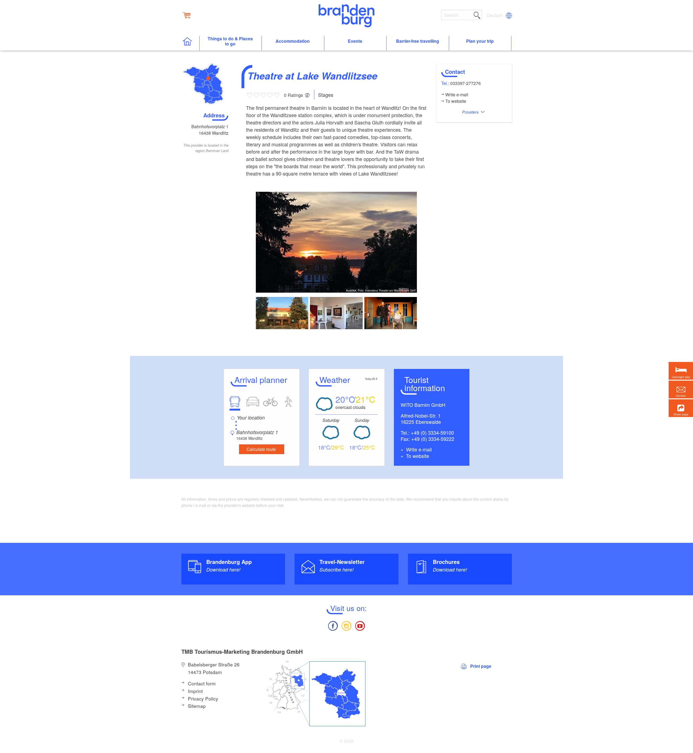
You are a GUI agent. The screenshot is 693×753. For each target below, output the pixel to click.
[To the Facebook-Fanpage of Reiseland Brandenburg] (332, 625)
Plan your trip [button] (480, 41)
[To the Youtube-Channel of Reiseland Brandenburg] (360, 625)
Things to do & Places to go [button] (230, 41)
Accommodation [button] (293, 41)
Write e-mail (418, 449)
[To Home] (190, 43)
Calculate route (261, 449)
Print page (480, 666)
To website (417, 455)
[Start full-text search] (477, 14)
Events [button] (355, 41)
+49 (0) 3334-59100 (432, 432)
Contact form (202, 683)
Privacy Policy (203, 698)
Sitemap (197, 705)
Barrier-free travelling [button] (417, 41)
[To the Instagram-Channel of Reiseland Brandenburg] (346, 625)
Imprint (195, 691)
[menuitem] (495, 15)
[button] (681, 408)
